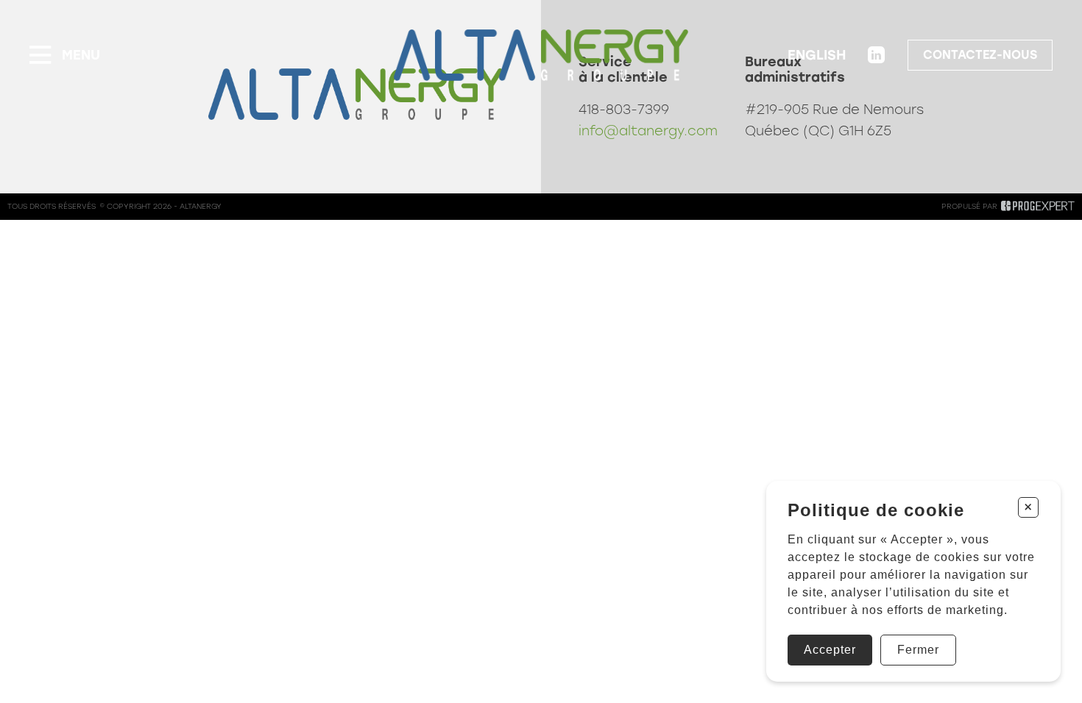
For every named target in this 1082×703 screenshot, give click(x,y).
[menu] (64, 55)
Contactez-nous (980, 55)
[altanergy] (541, 55)
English (817, 55)
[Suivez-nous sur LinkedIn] (876, 54)
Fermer (918, 649)
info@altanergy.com (648, 131)
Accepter (830, 649)
